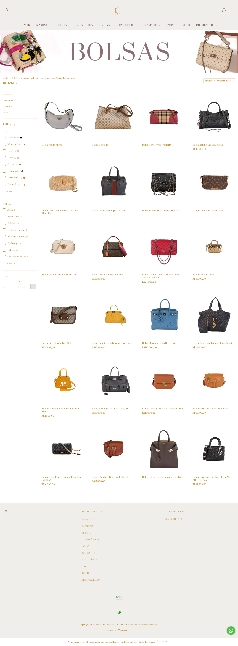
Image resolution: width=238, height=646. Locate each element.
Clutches (7, 94)
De (4, 282)
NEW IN (25, 25)
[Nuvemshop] (119, 630)
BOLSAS (62, 25)
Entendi (163, 642)
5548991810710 (173, 519)
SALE (186, 25)
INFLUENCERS (205, 25)
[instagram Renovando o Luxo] (6, 511)
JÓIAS (106, 25)
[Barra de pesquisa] (6, 10)
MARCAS (42, 25)
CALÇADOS (126, 25)
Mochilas (8, 100)
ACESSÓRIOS (84, 25)
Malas (6, 112)
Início (5, 78)
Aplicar (33, 286)
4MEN (170, 25)
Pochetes (8, 106)
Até (18, 282)
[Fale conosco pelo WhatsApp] (231, 630)
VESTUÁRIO (150, 25)
